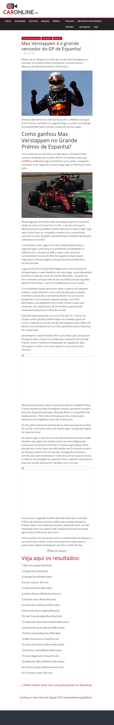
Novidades (20, 21)
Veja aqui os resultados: (51, 558)
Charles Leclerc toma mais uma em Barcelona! (55, 685)
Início (8, 21)
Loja (96, 27)
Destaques (84, 27)
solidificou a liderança (33, 161)
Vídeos (56, 21)
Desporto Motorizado (89, 21)
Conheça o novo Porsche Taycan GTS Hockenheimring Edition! (55, 699)
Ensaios (45, 21)
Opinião (69, 27)
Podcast (69, 21)
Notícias (33, 21)
